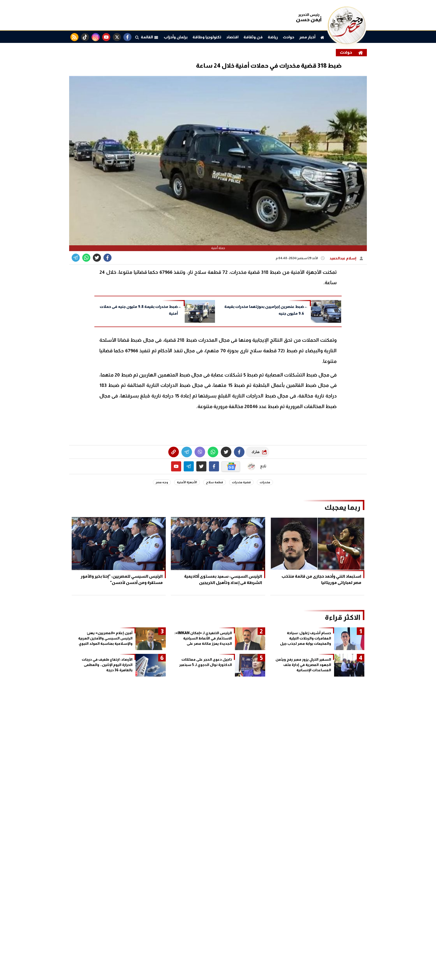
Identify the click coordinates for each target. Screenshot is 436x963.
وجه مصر (162, 482)
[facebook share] (107, 258)
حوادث (288, 37)
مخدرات (265, 482)
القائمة (147, 37)
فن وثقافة (253, 37)
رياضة (273, 37)
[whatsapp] (173, 452)
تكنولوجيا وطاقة (207, 37)
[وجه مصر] (347, 43)
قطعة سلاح (214, 482)
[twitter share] (97, 258)
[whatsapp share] (86, 258)
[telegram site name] (189, 466)
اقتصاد (232, 37)
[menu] (137, 37)
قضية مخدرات (241, 482)
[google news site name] (231, 466)
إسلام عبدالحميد (343, 258)
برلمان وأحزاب (175, 37)
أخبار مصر (307, 37)
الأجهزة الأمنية (187, 482)
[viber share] (76, 258)
